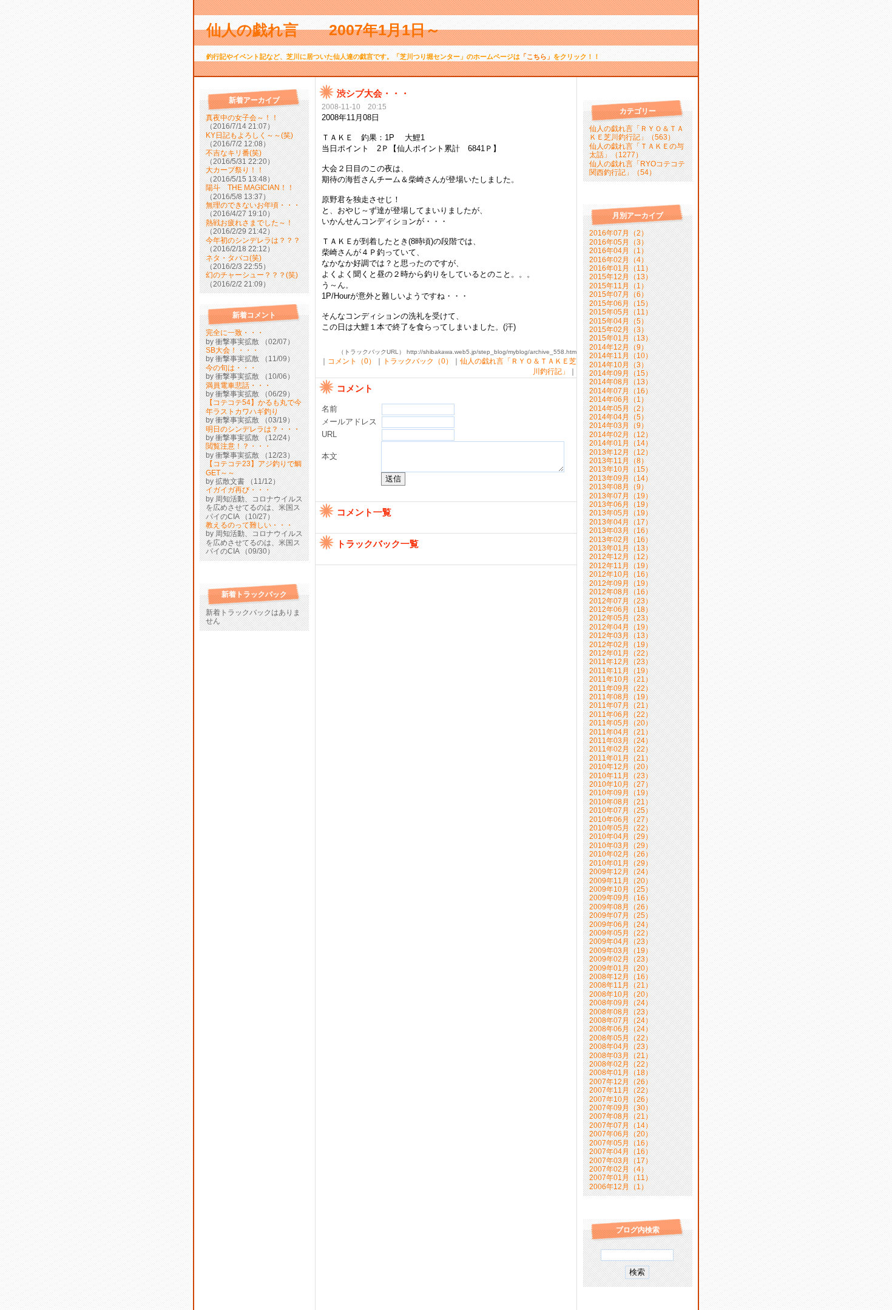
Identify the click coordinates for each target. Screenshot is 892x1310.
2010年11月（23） (620, 776)
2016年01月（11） (620, 268)
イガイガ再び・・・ (238, 490)
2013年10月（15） (620, 469)
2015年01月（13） (620, 338)
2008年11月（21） (620, 985)
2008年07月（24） (620, 1020)
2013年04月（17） (620, 522)
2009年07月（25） (620, 915)
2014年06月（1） (618, 399)
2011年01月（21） (620, 758)
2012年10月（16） (620, 574)
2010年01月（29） (620, 863)
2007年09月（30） (620, 1108)
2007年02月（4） (618, 1169)
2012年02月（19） (620, 644)
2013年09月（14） (620, 478)
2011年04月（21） (620, 732)
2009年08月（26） (620, 907)
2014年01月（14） (620, 443)
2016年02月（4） (618, 260)
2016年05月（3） (618, 242)
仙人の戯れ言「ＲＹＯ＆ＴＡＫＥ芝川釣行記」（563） (636, 132)
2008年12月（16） (620, 976)
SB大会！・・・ (232, 350)
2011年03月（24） (620, 740)
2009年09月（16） (620, 898)
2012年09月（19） (620, 583)
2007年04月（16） (620, 1151)
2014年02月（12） (620, 434)
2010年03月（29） (620, 845)
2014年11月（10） (620, 355)
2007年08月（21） (620, 1116)
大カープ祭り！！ (235, 170)
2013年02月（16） (620, 539)
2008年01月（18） (620, 1072)
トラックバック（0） (418, 361)
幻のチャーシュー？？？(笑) (252, 275)
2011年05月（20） (620, 723)
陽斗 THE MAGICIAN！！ (250, 187)
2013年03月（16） (620, 530)
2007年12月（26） (620, 1082)
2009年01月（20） (620, 968)
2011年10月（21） (620, 679)
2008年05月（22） (620, 1038)
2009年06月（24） (620, 924)
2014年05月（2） (618, 408)
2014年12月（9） (618, 347)
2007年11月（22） (620, 1090)
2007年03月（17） (620, 1160)
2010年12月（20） (620, 766)
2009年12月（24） (620, 871)
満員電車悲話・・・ (238, 385)
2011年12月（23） (620, 661)
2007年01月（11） (620, 1177)
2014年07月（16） (620, 391)
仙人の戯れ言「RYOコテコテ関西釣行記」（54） (637, 168)
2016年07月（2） (618, 233)
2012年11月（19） (620, 566)
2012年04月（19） (620, 627)
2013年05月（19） (620, 513)
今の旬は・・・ (231, 368)
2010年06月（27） (620, 819)
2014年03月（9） (618, 425)
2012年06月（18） (620, 609)
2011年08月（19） (620, 697)
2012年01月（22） (620, 653)
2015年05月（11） (620, 312)
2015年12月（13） (620, 277)
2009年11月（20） (620, 881)
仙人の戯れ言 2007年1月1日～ (331, 29)
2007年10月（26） (620, 1099)
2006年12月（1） (618, 1187)
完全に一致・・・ (235, 332)
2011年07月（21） (620, 705)
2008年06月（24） (620, 1029)
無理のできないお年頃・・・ (253, 205)
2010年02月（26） (620, 854)
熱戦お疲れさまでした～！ (249, 223)
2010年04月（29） (620, 836)
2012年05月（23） (620, 618)
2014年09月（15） (620, 373)
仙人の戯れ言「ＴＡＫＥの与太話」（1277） (636, 150)
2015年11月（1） (618, 286)
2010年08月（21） (620, 802)
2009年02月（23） (620, 959)
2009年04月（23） (620, 941)
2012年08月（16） (620, 592)
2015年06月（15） (620, 303)
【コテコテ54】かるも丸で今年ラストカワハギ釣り (254, 406)
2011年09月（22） (620, 688)
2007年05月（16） (620, 1143)
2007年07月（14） (620, 1125)
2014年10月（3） (618, 365)
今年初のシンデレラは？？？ (253, 240)
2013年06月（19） (620, 504)
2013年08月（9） (618, 487)
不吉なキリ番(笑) (234, 153)
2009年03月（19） (620, 950)
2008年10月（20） (620, 994)
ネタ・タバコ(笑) (234, 258)
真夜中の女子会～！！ (242, 118)
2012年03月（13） (620, 635)
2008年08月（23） (620, 1012)
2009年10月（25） (620, 889)
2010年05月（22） (620, 828)
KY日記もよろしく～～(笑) (249, 135)
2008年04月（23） (620, 1046)
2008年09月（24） (620, 1003)
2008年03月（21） (620, 1055)
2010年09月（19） (620, 793)
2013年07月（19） (620, 496)
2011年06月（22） (620, 714)
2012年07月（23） (620, 601)
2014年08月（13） (620, 382)
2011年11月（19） (620, 671)
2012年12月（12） (620, 556)
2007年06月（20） (620, 1134)
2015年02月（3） (618, 329)
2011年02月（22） (620, 749)
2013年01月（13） (620, 548)
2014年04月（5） (618, 417)
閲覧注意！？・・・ (238, 446)
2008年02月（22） (620, 1064)
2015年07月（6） (618, 294)
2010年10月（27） (620, 784)
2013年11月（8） (618, 460)
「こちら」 (536, 56)
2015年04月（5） (618, 321)
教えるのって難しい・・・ (249, 525)
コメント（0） (352, 361)
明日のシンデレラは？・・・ (253, 429)
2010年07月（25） (620, 810)
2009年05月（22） (620, 933)
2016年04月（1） (618, 250)
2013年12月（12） (620, 452)
